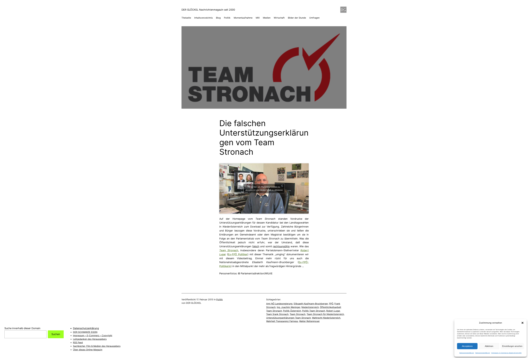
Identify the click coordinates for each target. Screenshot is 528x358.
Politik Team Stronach (313, 310)
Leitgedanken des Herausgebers (90, 339)
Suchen (55, 334)
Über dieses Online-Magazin (87, 349)
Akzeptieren (467, 346)
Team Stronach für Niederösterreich (325, 314)
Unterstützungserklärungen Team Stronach (288, 317)
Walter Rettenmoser (309, 321)
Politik (219, 299)
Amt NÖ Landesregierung (279, 303)
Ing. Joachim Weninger (288, 307)
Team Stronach (297, 314)
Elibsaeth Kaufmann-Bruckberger (311, 303)
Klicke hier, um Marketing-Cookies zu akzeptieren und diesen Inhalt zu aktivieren (264, 188)
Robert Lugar (333, 310)
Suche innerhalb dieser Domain (22, 328)
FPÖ (331, 303)
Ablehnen (489, 346)
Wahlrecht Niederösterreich (326, 317)
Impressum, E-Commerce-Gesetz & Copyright (506, 353)
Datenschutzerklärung (466, 353)
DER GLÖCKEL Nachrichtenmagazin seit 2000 (208, 9)
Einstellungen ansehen (512, 346)
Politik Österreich (292, 310)
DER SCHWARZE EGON (85, 332)
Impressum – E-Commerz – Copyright (92, 335)
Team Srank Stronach (277, 314)
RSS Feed (78, 342)
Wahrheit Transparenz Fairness (282, 321)
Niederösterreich (310, 307)
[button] (522, 322)
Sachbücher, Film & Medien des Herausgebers (96, 346)
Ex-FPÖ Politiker (237, 254)
